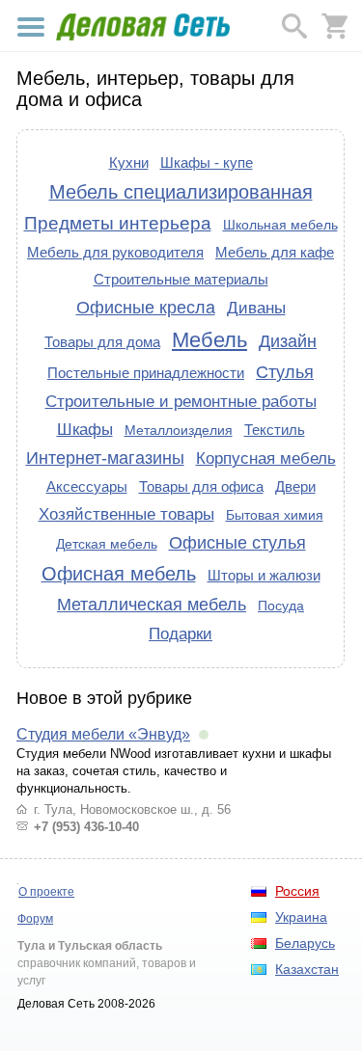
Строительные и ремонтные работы (181, 401)
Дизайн (288, 341)
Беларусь (305, 943)
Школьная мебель (280, 224)
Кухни (129, 162)
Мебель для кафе (274, 252)
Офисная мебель (119, 573)
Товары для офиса (201, 486)
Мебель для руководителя (115, 252)
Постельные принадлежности (145, 372)
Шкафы (85, 429)
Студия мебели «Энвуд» (103, 734)
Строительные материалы (181, 279)
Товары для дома (102, 342)
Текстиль (274, 429)
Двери (295, 486)
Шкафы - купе (206, 162)
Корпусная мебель (266, 458)
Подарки (180, 633)
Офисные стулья (237, 542)
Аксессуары (86, 486)
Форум (35, 919)
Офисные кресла (145, 307)
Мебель (209, 340)
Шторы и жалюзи (264, 575)
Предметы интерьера (117, 223)
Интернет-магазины (105, 458)
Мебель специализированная (181, 191)
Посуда (281, 605)
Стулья (285, 372)
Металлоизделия (179, 430)
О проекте (46, 892)
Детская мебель (106, 544)
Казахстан (307, 969)
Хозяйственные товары (126, 514)
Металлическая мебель (151, 604)
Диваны (256, 307)
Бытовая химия (274, 515)
